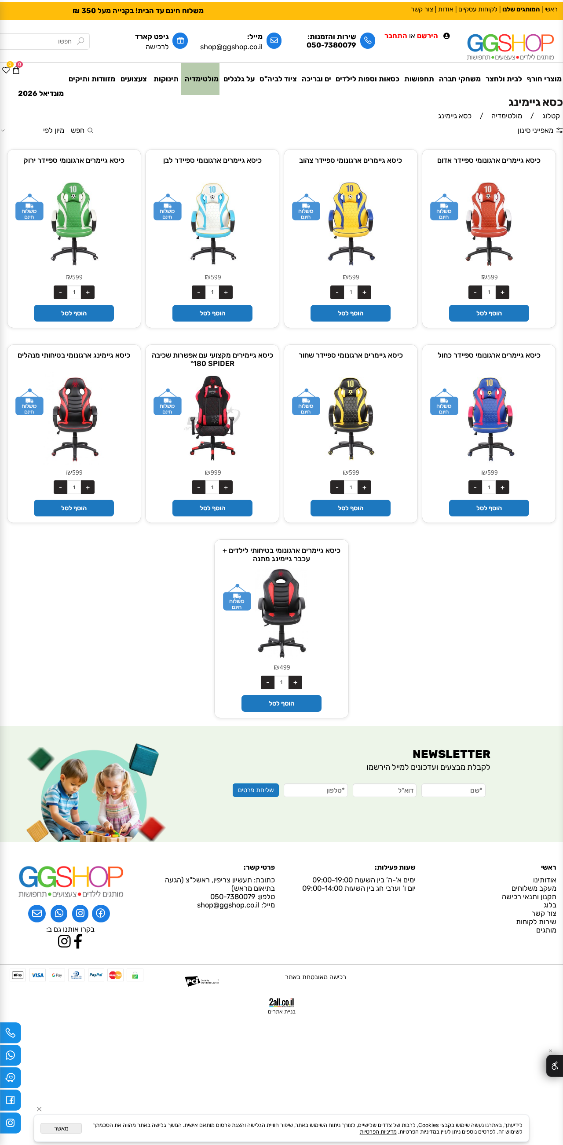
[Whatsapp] (10, 1057)
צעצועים (134, 79)
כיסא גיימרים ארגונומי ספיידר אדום (489, 160)
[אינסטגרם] (10, 1125)
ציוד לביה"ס (278, 79)
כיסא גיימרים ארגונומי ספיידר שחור (351, 355)
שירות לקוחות (534, 922)
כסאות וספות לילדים (367, 79)
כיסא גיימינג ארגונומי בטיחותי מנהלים (74, 355)
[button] (489, 313)
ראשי (551, 9)
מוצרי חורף (544, 79)
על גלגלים (239, 79)
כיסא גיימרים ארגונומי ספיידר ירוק (73, 160)
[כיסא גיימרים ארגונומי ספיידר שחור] (350, 462)
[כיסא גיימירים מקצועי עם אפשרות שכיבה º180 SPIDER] (212, 462)
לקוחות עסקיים (477, 9)
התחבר (395, 36)
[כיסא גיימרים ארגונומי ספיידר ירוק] (74, 267)
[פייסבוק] (10, 1102)
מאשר (61, 1128)
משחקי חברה (460, 79)
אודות (445, 9)
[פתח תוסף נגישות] (554, 1066)
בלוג (550, 905)
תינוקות (166, 79)
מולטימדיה (202, 79)
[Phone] (10, 1035)
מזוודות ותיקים (92, 79)
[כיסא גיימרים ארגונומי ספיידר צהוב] (350, 267)
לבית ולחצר (504, 79)
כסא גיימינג (535, 102)
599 (492, 276)
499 (285, 666)
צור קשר (422, 9)
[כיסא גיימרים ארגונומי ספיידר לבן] (212, 267)
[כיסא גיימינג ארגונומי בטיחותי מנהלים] (74, 462)
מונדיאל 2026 (41, 93)
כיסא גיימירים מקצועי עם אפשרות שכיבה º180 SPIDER (212, 359)
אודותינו (544, 880)
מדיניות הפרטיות (378, 1131)
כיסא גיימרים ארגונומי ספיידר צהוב (350, 160)
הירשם (427, 36)
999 (216, 472)
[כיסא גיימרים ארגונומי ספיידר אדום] (489, 267)
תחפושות (419, 79)
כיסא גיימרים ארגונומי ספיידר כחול (489, 355)
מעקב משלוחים (534, 888)
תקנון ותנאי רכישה (529, 897)
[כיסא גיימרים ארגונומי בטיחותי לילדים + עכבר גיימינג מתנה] (281, 657)
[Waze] (10, 1079)
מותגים (544, 930)
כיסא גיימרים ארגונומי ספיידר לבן (212, 160)
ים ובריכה (316, 79)
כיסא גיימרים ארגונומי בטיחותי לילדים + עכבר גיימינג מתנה (281, 554)
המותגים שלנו (521, 9)
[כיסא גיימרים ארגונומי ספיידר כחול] (489, 462)
